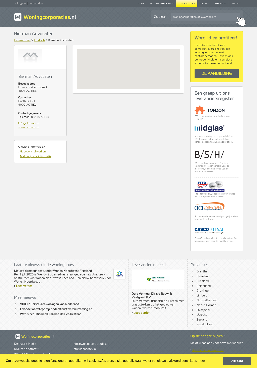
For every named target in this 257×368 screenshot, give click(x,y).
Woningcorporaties (161, 3)
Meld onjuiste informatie (35, 156)
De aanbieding (216, 73)
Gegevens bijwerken (33, 151)
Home (141, 3)
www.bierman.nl (28, 127)
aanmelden (36, 3)
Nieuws (204, 3)
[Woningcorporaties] (45, 20)
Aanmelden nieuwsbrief (208, 350)
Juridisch (39, 40)
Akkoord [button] (237, 360)
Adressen (219, 3)
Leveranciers (187, 3)
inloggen (20, 3)
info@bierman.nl (28, 123)
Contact (236, 3)
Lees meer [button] (197, 360)
